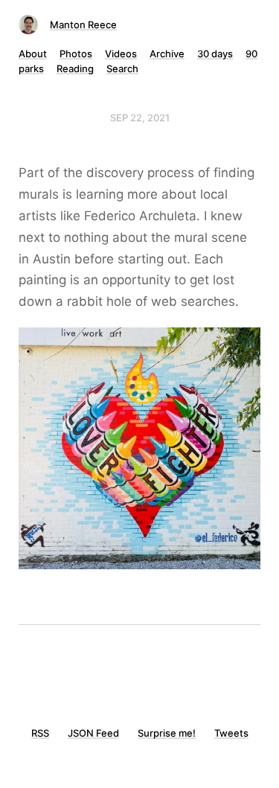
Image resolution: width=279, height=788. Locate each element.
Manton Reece (83, 25)
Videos (121, 54)
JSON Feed (93, 733)
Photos (76, 54)
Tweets (231, 733)
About (33, 54)
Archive (167, 54)
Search (122, 68)
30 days (215, 54)
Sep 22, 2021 (140, 118)
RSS (40, 733)
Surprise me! (167, 733)
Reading (75, 68)
